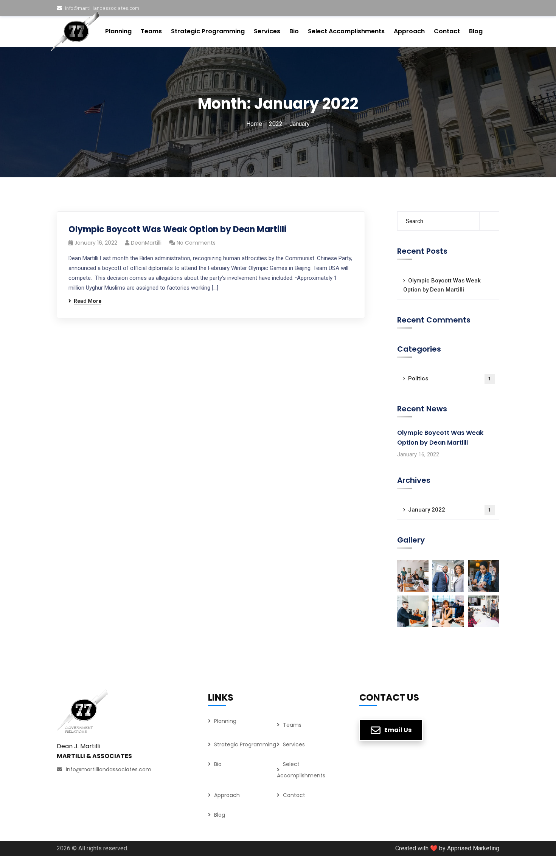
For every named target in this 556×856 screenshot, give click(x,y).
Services (294, 744)
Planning (225, 721)
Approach (227, 795)
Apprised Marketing (473, 848)
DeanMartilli (146, 243)
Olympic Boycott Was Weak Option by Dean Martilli (177, 229)
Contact (294, 795)
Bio (218, 764)
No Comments (196, 243)
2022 (276, 123)
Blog (219, 815)
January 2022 (449, 509)
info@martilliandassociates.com (108, 769)
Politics (449, 378)
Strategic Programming (245, 744)
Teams (292, 725)
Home (254, 123)
